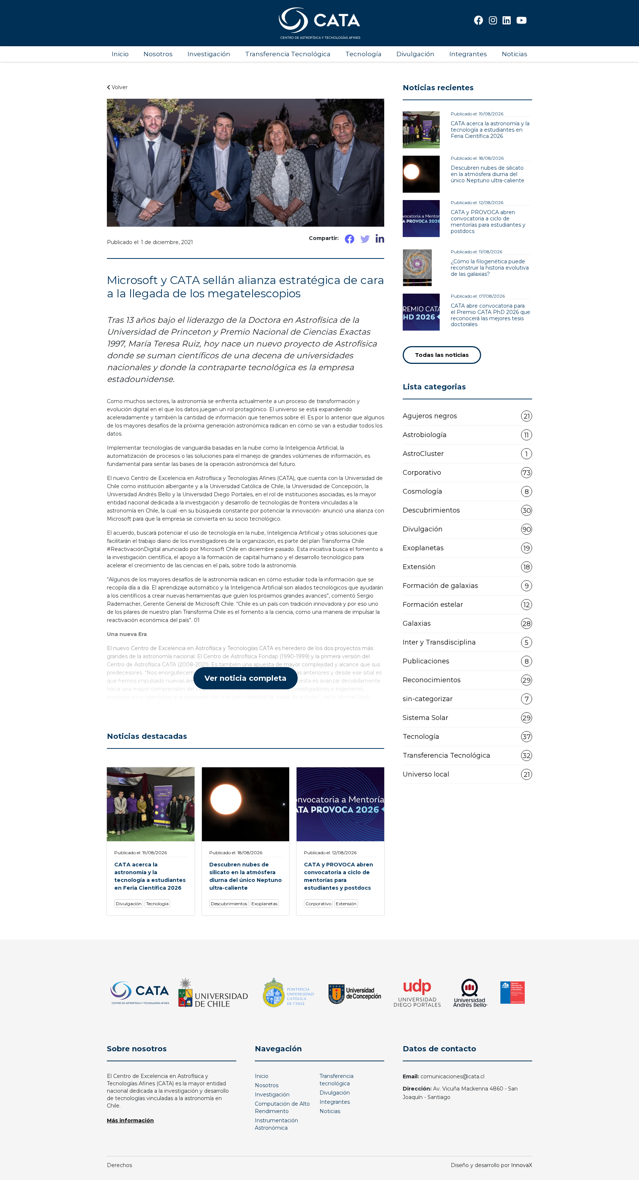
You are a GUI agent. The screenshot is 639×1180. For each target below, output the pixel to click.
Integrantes (468, 54)
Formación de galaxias (466, 586)
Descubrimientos (467, 510)
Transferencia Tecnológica (288, 54)
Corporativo (467, 473)
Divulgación (415, 54)
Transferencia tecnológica (337, 1080)
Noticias (514, 54)
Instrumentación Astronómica (276, 1124)
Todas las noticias (442, 354)
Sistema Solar (467, 718)
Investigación (208, 54)
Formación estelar (466, 605)
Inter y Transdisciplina (465, 642)
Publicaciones (466, 661)
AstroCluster (465, 454)
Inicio (120, 54)
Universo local (466, 774)
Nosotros (158, 54)
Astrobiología (466, 435)
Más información (130, 1120)
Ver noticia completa (245, 678)
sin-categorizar (466, 699)
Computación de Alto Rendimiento (282, 1107)
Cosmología (466, 491)
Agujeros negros (466, 416)
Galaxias (467, 623)
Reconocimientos (467, 680)
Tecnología (363, 54)
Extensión (466, 567)
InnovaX (521, 1165)
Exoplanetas (466, 548)
